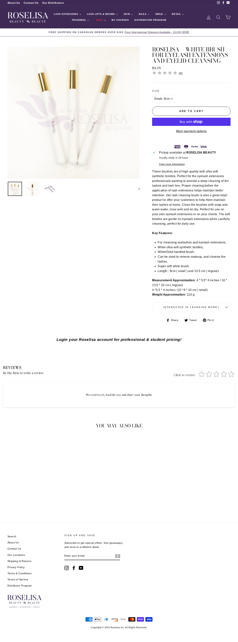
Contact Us (31, 2)
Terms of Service (17, 579)
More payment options (191, 131)
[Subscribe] (117, 556)
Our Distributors (53, 2)
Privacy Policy (16, 567)
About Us (13, 2)
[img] (164, 73)
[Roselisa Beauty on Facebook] (74, 568)
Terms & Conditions (19, 573)
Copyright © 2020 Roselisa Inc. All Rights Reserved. (119, 627)
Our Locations (16, 555)
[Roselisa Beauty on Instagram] (66, 568)
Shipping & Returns (19, 561)
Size (156, 91)
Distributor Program (19, 585)
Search (11, 536)
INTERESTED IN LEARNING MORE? (191, 307)
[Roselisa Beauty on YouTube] (81, 568)
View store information (172, 164)
